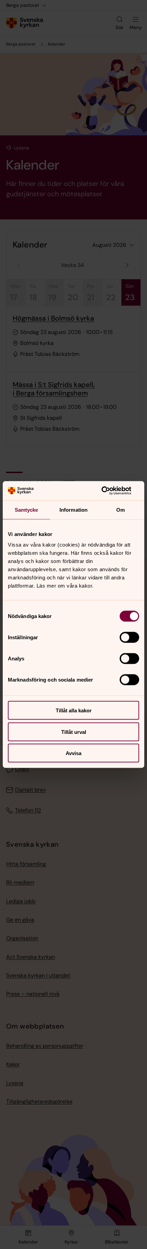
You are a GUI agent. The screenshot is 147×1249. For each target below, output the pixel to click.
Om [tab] (120, 509)
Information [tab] (73, 509)
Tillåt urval (73, 732)
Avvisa (73, 753)
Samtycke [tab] (26, 509)
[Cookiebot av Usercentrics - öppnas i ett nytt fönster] (109, 490)
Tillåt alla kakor (74, 710)
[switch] (129, 637)
